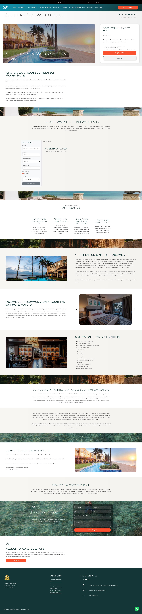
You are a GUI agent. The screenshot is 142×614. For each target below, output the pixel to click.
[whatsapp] (135, 14)
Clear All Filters (31, 183)
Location (24, 152)
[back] (76, 309)
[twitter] (123, 14)
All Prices (26, 173)
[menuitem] (14, 7)
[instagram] (126, 14)
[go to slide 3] (37, 365)
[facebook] (119, 14)
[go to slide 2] (36, 365)
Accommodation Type (28, 158)
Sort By (24, 176)
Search (24, 145)
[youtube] (129, 14)
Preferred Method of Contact (81, 515)
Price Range (25, 171)
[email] (132, 14)
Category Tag (26, 165)
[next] (134, 309)
